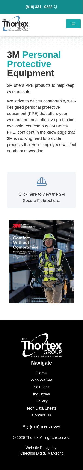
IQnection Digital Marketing (41, 453)
